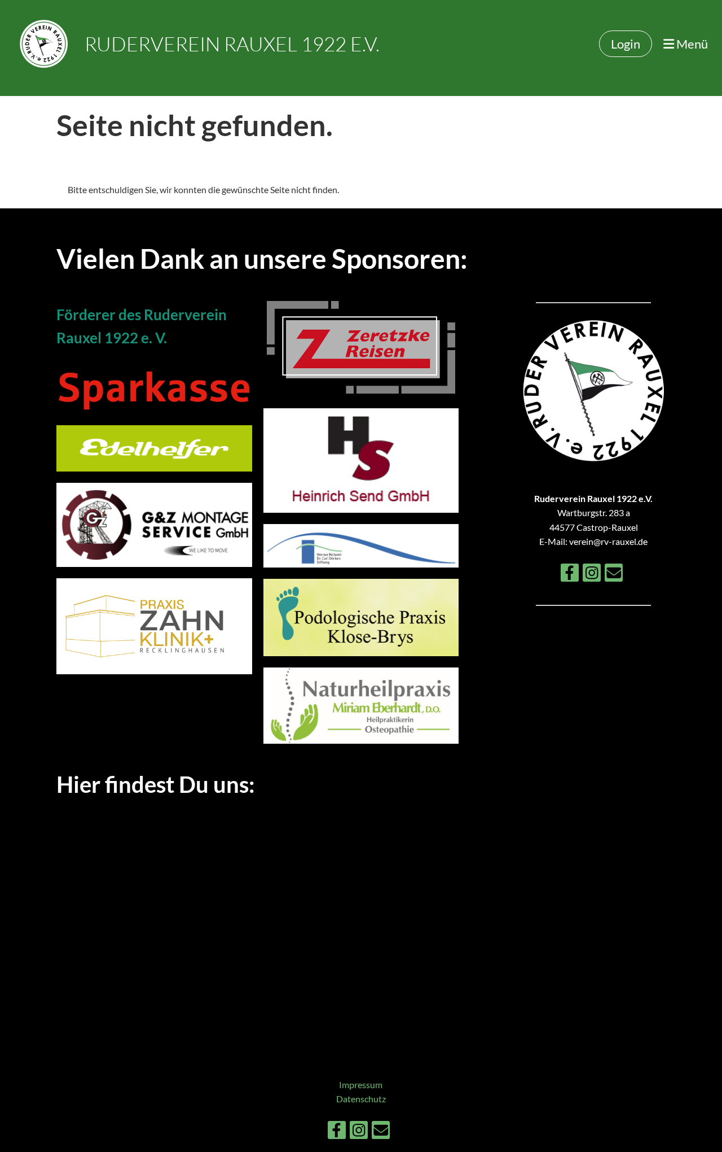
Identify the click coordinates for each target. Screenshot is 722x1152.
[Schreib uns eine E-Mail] (614, 575)
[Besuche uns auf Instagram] (592, 575)
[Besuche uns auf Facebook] (570, 575)
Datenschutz (361, 1098)
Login (625, 43)
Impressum (360, 1084)
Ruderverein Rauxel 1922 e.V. (232, 44)
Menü (691, 43)
